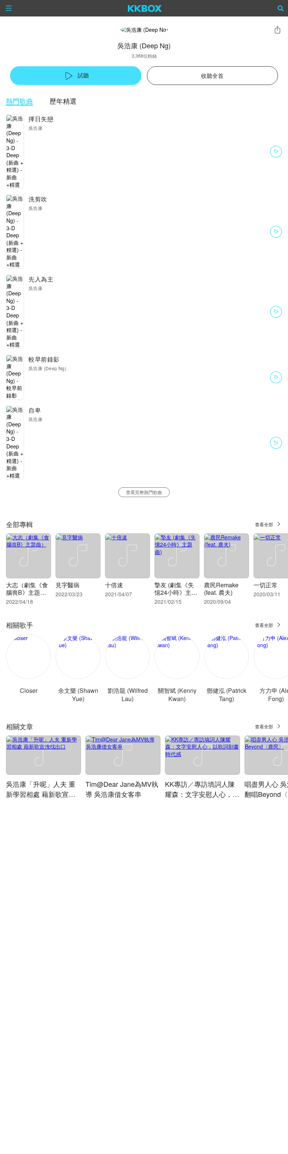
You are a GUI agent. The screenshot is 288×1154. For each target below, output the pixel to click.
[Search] (280, 8)
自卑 (34, 410)
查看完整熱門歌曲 (144, 492)
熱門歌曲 (19, 101)
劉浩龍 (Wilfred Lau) (128, 694)
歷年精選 (63, 101)
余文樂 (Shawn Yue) (78, 694)
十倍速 (114, 585)
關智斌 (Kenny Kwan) (177, 694)
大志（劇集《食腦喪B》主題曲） (27, 592)
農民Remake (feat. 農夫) (221, 589)
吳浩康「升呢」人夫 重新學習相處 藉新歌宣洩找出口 (40, 794)
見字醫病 (68, 585)
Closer (29, 690)
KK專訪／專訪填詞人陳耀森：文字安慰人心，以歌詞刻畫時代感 (202, 794)
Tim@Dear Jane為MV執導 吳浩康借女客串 (122, 789)
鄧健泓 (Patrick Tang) (226, 694)
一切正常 (266, 585)
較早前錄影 (44, 359)
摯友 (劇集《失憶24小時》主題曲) (175, 592)
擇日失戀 (40, 119)
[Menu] (8, 8)
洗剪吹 (37, 199)
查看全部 (264, 524)
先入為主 (40, 279)
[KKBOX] (145, 8)
